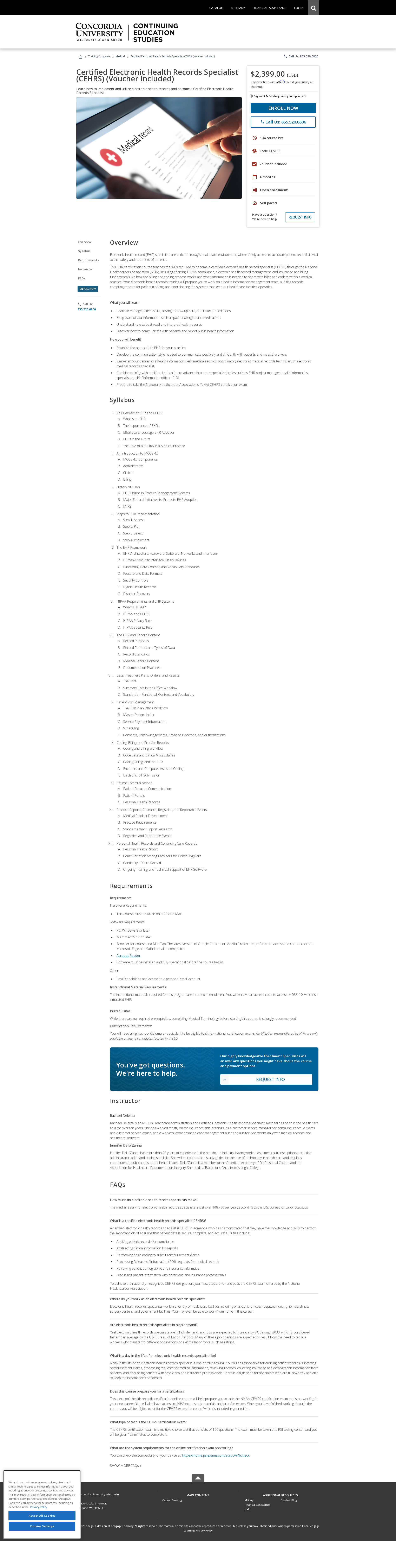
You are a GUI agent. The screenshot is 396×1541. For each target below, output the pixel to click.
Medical (120, 56)
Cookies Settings (42, 1526)
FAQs (81, 278)
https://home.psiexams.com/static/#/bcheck (216, 1455)
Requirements (88, 260)
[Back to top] (198, 1494)
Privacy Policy (204, 1530)
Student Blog (289, 1500)
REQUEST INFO (300, 217)
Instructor (85, 269)
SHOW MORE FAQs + (125, 1465)
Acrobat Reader (128, 955)
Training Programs (99, 56)
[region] (42, 1504)
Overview (84, 242)
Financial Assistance (257, 1505)
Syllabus (84, 251)
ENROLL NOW (283, 108)
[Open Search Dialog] (313, 7)
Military (249, 1500)
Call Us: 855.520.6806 (301, 56)
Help (247, 1509)
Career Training (172, 1500)
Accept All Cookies (42, 1515)
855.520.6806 (87, 309)
